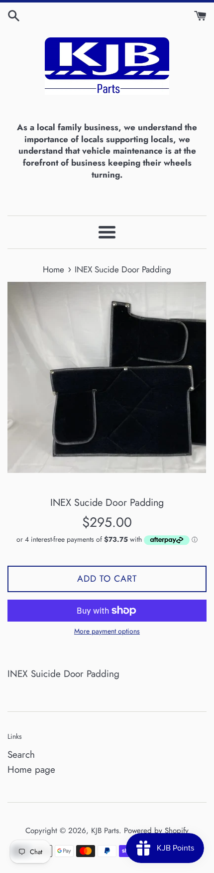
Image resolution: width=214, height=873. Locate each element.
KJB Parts (105, 830)
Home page (31, 769)
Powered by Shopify (156, 830)
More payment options (107, 631)
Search (21, 754)
